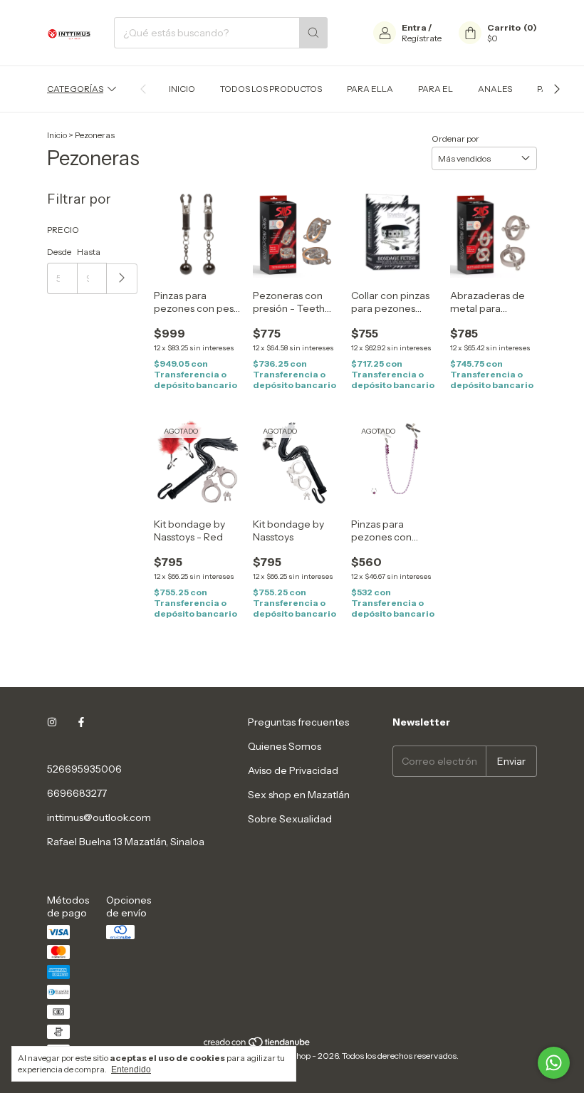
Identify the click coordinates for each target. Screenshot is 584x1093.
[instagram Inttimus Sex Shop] (52, 722)
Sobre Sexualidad (290, 818)
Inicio (182, 88)
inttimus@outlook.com (99, 817)
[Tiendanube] (257, 1045)
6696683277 (77, 793)
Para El (435, 88)
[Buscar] (313, 32)
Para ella (370, 88)
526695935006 (84, 769)
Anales (495, 88)
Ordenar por (455, 138)
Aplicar (122, 278)
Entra (414, 27)
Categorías (75, 88)
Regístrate (422, 38)
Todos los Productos (271, 88)
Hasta (88, 251)
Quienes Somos (284, 746)
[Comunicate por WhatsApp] (554, 1063)
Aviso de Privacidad (293, 770)
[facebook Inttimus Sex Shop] (81, 722)
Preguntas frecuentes (298, 722)
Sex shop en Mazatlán (299, 794)
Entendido (131, 1069)
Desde (59, 251)
